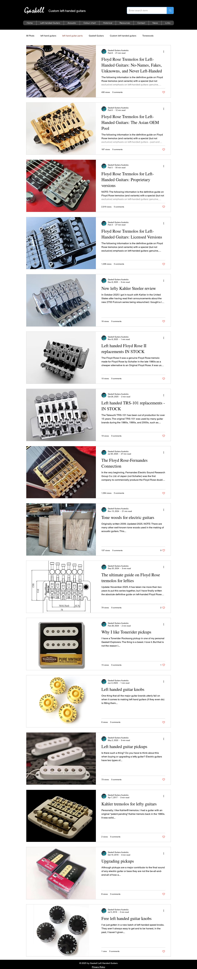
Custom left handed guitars (123, 35)
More (162, 35)
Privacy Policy (98, 967)
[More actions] (165, 51)
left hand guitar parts (72, 35)
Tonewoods (147, 35)
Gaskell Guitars (96, 35)
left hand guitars (48, 35)
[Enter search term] (170, 10)
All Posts (30, 35)
